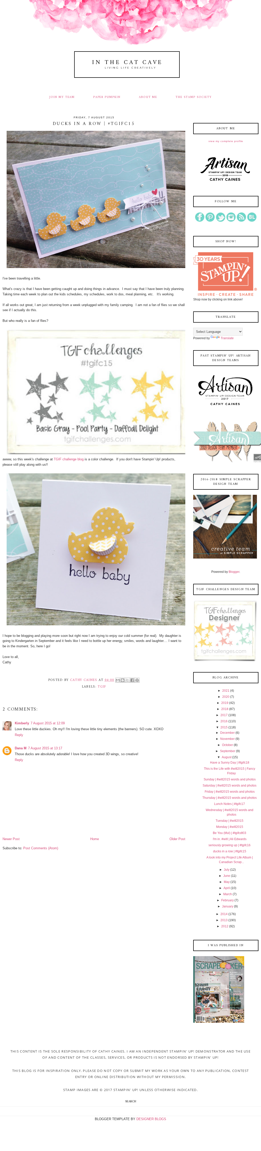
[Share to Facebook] (132, 680)
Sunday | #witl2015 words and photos (230, 779)
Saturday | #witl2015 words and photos (229, 785)
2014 (224, 914)
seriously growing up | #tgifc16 (229, 845)
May (227, 882)
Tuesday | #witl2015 (229, 821)
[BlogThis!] (122, 680)
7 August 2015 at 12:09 (48, 723)
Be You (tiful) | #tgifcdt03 (229, 833)
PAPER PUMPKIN (107, 97)
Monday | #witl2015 (229, 827)
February (227, 900)
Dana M (21, 748)
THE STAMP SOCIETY (194, 97)
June (226, 876)
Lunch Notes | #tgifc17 (229, 804)
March (227, 894)
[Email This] (117, 680)
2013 (224, 920)
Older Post (177, 839)
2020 (225, 697)
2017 (224, 715)
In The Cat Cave (127, 62)
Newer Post (11, 839)
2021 (225, 690)
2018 (224, 709)
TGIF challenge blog (69, 459)
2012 (224, 926)
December (227, 733)
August (226, 757)
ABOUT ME (148, 97)
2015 (224, 727)
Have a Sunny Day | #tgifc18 (229, 762)
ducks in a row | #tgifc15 (229, 851)
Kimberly (22, 723)
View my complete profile (225, 141)
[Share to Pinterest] (137, 680)
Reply (19, 735)
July (226, 869)
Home (94, 839)
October (227, 745)
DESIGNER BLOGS (151, 1119)
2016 (224, 721)
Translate (227, 338)
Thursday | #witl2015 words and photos (229, 798)
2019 (224, 703)
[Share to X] (127, 680)
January (227, 906)
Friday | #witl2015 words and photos (230, 791)
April (227, 888)
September (227, 751)
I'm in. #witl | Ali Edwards (229, 839)
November (227, 739)
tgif (102, 687)
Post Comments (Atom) (40, 848)
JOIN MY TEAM (62, 97)
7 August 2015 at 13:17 (45, 748)
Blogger (234, 572)
